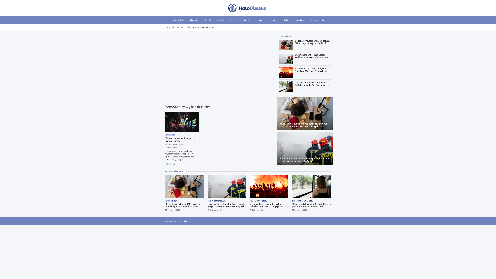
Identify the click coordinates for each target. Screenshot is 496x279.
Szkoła (174, 201)
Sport (261, 20)
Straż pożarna (220, 201)
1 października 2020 (175, 144)
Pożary (210, 201)
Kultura (253, 201)
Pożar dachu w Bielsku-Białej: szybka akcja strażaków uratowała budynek (312, 57)
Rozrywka (247, 20)
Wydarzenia (262, 201)
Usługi (286, 20)
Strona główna (178, 20)
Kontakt (314, 20)
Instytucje (300, 20)
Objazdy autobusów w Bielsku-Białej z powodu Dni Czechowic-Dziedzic (311, 85)
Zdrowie (273, 20)
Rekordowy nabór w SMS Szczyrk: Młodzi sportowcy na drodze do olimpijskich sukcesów (312, 43)
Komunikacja (297, 201)
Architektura (234, 20)
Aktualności (193, 20)
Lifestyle (220, 20)
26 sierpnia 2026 (173, 210)
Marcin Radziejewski (175, 147)
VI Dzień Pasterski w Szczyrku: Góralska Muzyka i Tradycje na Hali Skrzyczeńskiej (311, 71)
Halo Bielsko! (184, 221)
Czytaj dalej (170, 164)
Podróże (208, 20)
